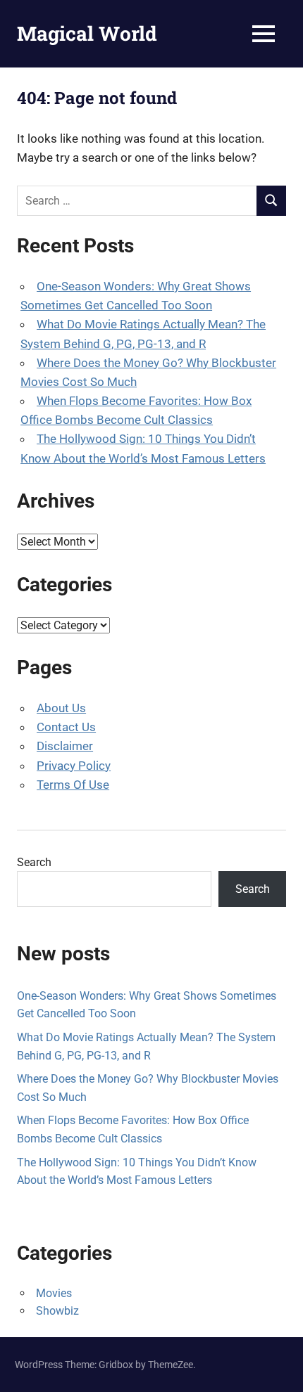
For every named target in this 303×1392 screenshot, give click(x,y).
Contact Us (66, 727)
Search (34, 862)
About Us (61, 708)
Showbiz (57, 1310)
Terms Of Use (73, 785)
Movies (54, 1293)
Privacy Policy (74, 766)
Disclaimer (65, 746)
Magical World (87, 33)
